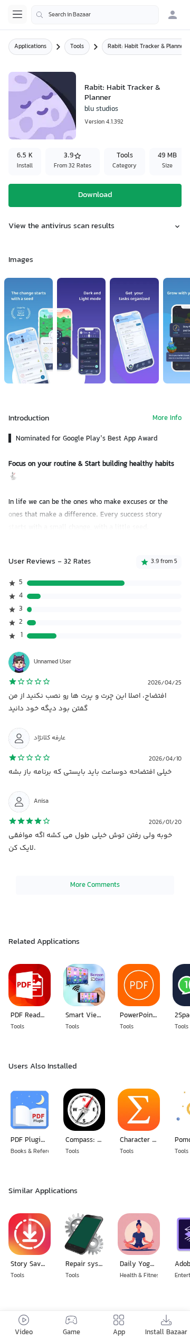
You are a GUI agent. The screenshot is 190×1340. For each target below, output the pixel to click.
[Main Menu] (17, 14)
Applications (30, 47)
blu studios (101, 109)
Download (95, 195)
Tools (77, 47)
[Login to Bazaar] (172, 14)
